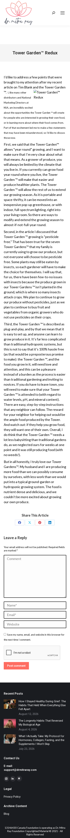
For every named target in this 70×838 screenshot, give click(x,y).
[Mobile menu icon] (62, 13)
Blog (6, 813)
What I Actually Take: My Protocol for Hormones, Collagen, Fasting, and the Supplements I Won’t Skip (41, 740)
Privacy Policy (12, 796)
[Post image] (10, 704)
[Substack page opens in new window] (19, 778)
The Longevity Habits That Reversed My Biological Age (41, 722)
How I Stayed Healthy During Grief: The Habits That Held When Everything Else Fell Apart (42, 705)
